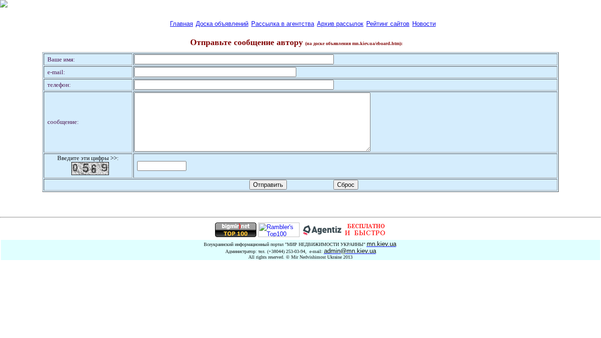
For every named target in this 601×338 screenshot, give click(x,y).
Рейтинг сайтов (387, 23)
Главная (181, 23)
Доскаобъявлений (222, 23)
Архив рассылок (340, 23)
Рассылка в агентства (282, 23)
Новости (424, 23)
